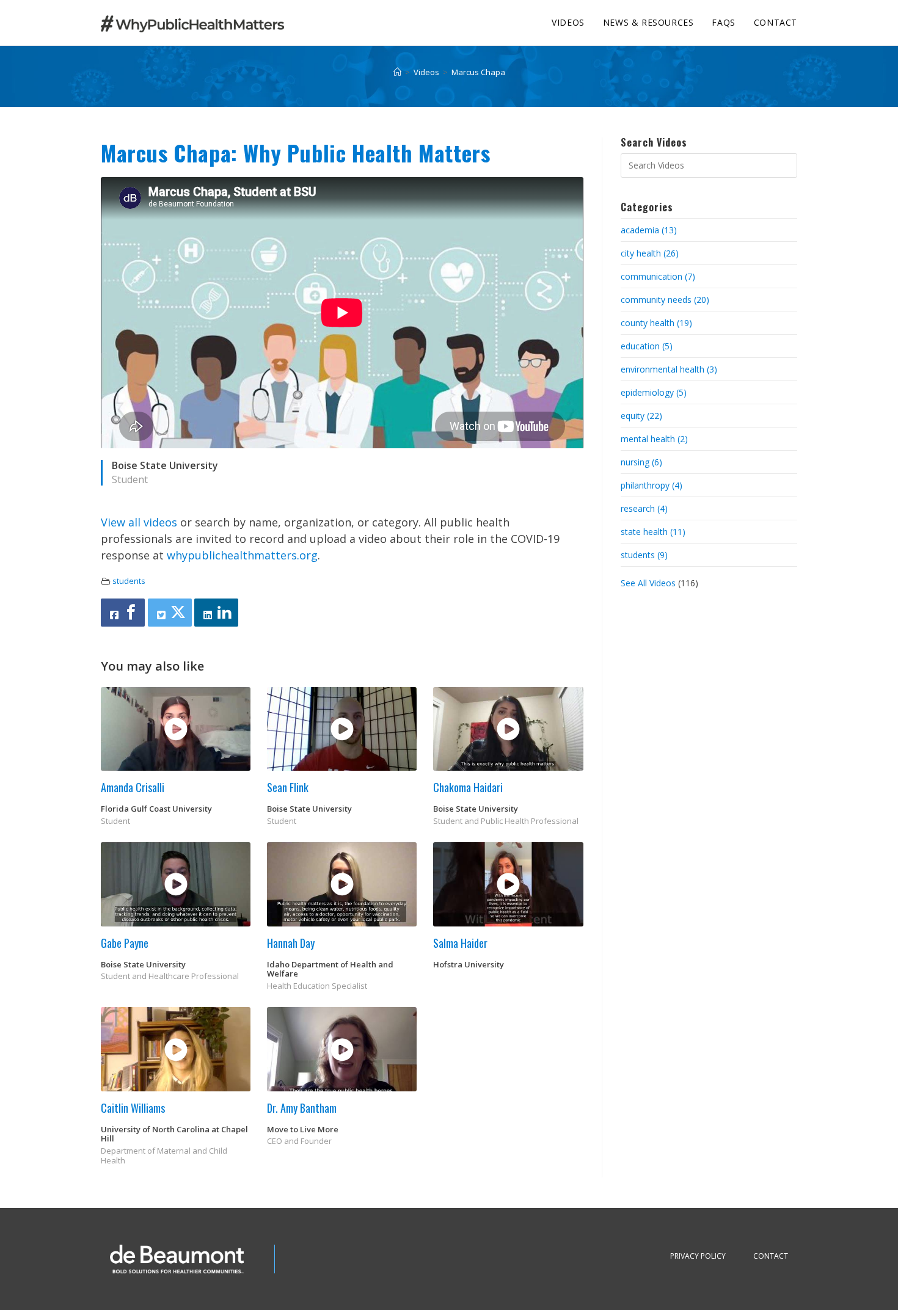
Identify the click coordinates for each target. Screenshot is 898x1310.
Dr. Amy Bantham (302, 1108)
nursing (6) (641, 462)
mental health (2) (654, 439)
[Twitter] (170, 613)
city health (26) (650, 253)
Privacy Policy (698, 1256)
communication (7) (658, 276)
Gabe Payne (124, 943)
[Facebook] (123, 613)
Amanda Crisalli (132, 787)
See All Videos (649, 583)
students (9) (644, 555)
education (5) (647, 346)
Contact (770, 1256)
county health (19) (656, 323)
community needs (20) (665, 299)
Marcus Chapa (478, 72)
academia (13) (649, 230)
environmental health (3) (669, 369)
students (128, 581)
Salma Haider (460, 943)
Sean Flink (287, 787)
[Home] (397, 72)
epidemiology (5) (654, 392)
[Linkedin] (216, 613)
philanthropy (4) (651, 485)
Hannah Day (291, 943)
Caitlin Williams (133, 1108)
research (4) (644, 508)
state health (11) (653, 531)
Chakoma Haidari (468, 787)
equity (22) (641, 415)
